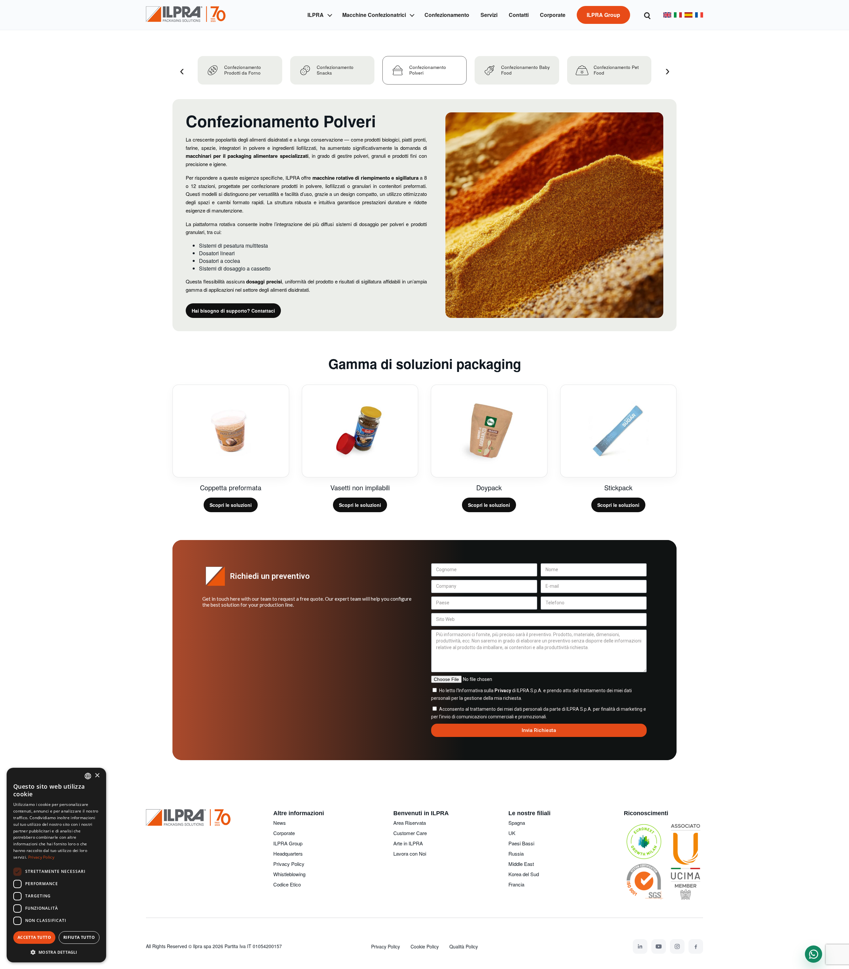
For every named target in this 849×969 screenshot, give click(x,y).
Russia (516, 853)
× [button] (97, 775)
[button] (56, 952)
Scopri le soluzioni (231, 505)
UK (511, 832)
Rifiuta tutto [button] (79, 937)
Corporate (284, 832)
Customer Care (410, 832)
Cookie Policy (425, 946)
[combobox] (88, 776)
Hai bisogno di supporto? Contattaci (233, 310)
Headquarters (288, 853)
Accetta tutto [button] (34, 937)
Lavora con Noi (409, 853)
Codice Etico (287, 884)
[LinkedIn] (640, 946)
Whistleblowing (289, 874)
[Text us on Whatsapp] (813, 954)
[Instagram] (677, 946)
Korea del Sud (523, 874)
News (279, 822)
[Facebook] (695, 946)
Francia (516, 884)
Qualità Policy (463, 946)
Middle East (521, 863)
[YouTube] (658, 946)
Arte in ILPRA (408, 843)
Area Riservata (409, 822)
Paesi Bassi (521, 843)
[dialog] (56, 865)
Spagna (516, 822)
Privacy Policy (288, 863)
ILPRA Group (287, 843)
